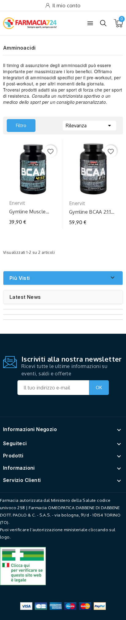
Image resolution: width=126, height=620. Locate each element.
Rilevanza (89, 125)
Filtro (16, 123)
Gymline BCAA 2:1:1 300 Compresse (90, 212)
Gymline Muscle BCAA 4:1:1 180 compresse (27, 212)
